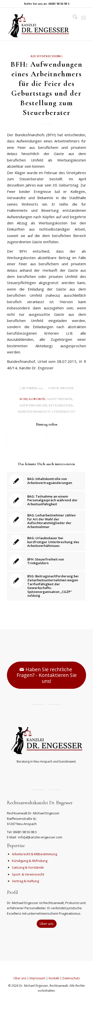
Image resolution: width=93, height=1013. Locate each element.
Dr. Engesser (64, 388)
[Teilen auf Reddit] (76, 439)
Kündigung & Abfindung (29, 860)
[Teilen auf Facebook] (17, 439)
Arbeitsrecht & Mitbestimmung (34, 854)
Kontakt (54, 978)
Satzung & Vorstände (28, 867)
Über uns (19, 978)
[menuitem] (72, 17)
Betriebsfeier (61, 405)
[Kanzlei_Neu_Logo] (38, 24)
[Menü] (83, 18)
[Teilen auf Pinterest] (56, 439)
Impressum (37, 978)
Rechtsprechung (46, 56)
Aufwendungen (33, 405)
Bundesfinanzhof (34, 412)
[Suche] (72, 17)
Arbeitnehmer (59, 399)
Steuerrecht (63, 412)
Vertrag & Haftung (25, 881)
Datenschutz (71, 978)
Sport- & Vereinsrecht (28, 874)
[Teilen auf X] (36, 439)
